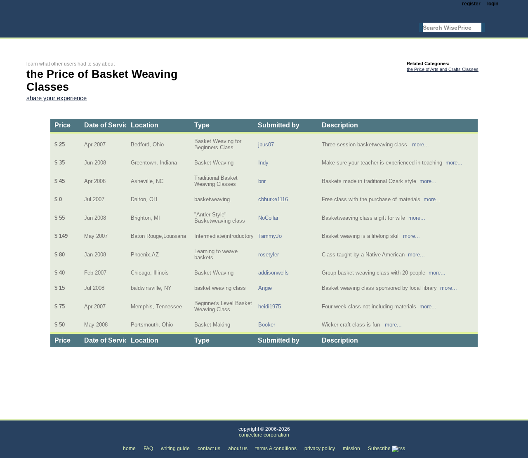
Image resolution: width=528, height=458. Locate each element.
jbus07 (266, 144)
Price (62, 125)
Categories (39, 414)
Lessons (142, 414)
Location (144, 125)
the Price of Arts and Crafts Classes (442, 69)
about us (238, 448)
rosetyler (268, 254)
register (471, 4)
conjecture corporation (264, 435)
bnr (262, 181)
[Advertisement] (176, 44)
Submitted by (278, 125)
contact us (209, 448)
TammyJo (270, 236)
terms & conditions (276, 448)
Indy (263, 163)
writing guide (175, 448)
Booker (266, 325)
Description (340, 125)
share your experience (56, 98)
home (129, 448)
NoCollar (268, 218)
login (492, 4)
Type (202, 125)
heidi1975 (269, 306)
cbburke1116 (273, 199)
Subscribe (380, 448)
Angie (265, 288)
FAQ (148, 448)
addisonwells (273, 273)
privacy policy (319, 448)
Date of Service (108, 125)
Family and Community (92, 414)
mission (351, 448)
